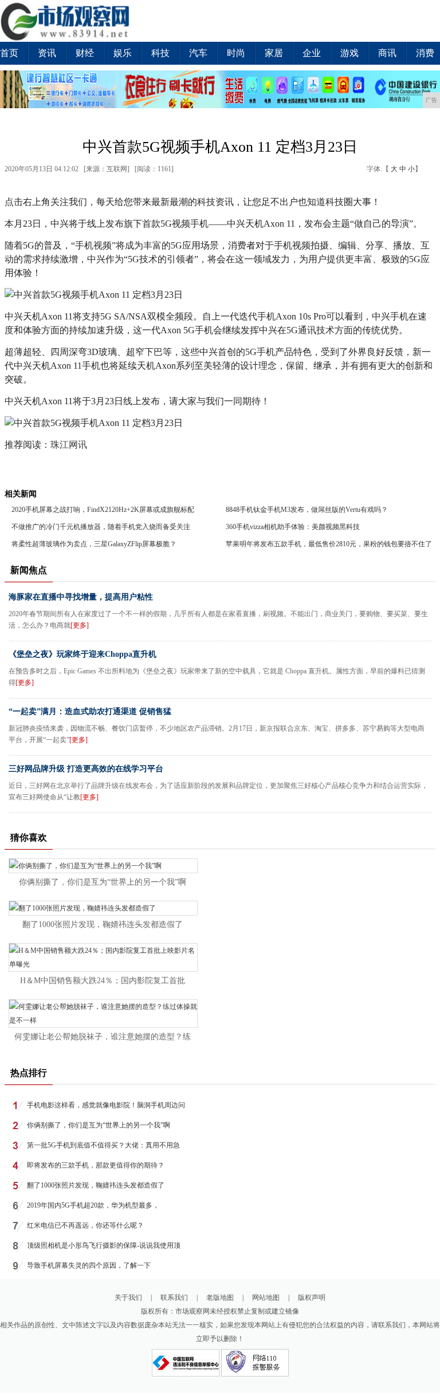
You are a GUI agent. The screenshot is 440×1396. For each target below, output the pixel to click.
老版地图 (220, 1298)
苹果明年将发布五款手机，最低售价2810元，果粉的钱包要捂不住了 (329, 544)
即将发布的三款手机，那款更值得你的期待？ (95, 1165)
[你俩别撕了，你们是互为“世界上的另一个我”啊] (85, 866)
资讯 (47, 53)
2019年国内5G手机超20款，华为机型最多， (93, 1205)
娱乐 (122, 53)
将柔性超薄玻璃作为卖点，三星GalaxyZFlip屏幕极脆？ (93, 544)
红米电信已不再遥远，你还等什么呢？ (85, 1225)
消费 (425, 53)
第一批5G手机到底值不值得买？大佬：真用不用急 (103, 1145)
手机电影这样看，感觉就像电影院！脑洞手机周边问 (106, 1105)
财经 (85, 53)
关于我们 (128, 1298)
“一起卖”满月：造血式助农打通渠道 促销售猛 (90, 711)
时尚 (236, 53)
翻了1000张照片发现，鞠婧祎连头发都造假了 (102, 924)
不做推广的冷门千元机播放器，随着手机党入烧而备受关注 (100, 527)
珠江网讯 (68, 444)
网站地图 (266, 1298)
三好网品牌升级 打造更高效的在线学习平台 (86, 768)
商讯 (387, 53)
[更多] (79, 625)
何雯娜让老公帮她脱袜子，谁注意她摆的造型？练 (102, 1036)
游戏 (349, 53)
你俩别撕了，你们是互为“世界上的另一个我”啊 (102, 882)
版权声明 (311, 1298)
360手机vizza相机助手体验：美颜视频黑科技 (293, 527)
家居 (274, 53)
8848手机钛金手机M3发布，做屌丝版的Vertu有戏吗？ (307, 510)
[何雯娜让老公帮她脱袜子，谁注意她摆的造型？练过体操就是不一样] (103, 1020)
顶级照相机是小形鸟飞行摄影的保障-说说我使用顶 (103, 1245)
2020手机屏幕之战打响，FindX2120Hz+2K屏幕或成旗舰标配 (102, 510)
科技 (160, 53)
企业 (311, 53)
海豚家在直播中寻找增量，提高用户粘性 (81, 597)
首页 (9, 53)
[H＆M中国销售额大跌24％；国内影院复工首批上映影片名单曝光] (103, 964)
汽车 (198, 53)
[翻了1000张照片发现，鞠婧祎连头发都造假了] (82, 908)
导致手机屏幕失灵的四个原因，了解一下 (89, 1265)
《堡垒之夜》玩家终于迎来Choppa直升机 (82, 654)
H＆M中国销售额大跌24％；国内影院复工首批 (102, 980)
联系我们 (174, 1298)
